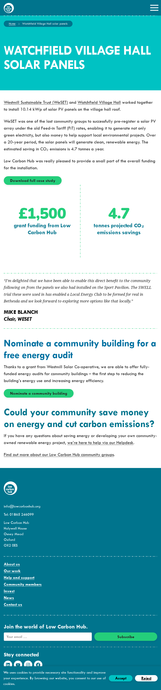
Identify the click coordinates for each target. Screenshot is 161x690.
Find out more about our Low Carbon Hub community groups (59, 454)
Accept (120, 678)
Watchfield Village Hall (99, 102)
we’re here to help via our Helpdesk (100, 442)
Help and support (19, 577)
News (9, 597)
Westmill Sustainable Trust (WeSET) (36, 102)
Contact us (13, 604)
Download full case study (32, 180)
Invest (9, 591)
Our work (12, 570)
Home (12, 23)
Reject (146, 678)
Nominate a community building (38, 393)
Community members (23, 584)
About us (12, 564)
